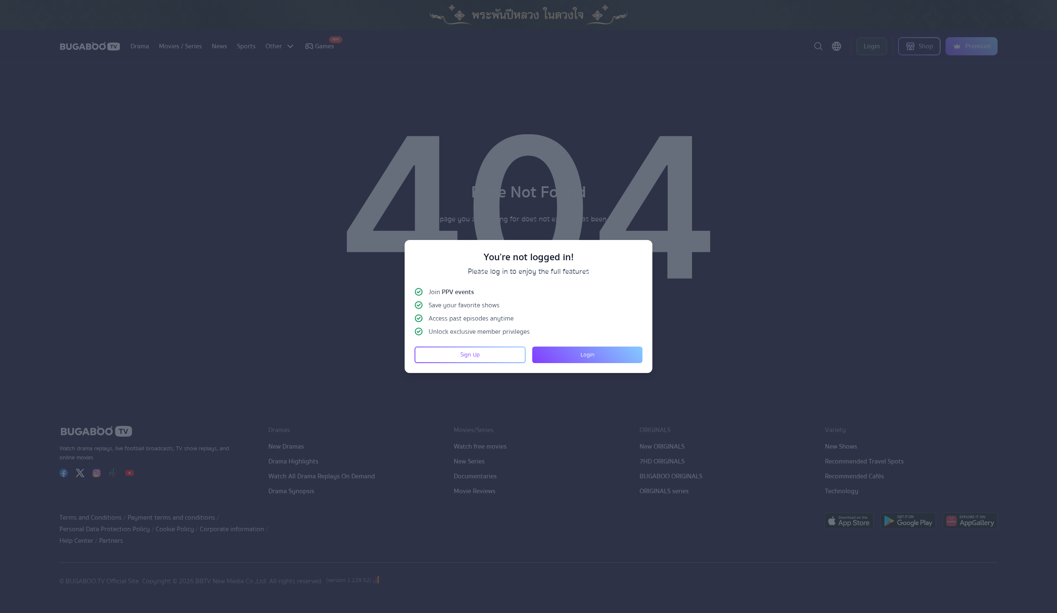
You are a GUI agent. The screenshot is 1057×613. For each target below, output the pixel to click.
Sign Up (470, 354)
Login (588, 354)
